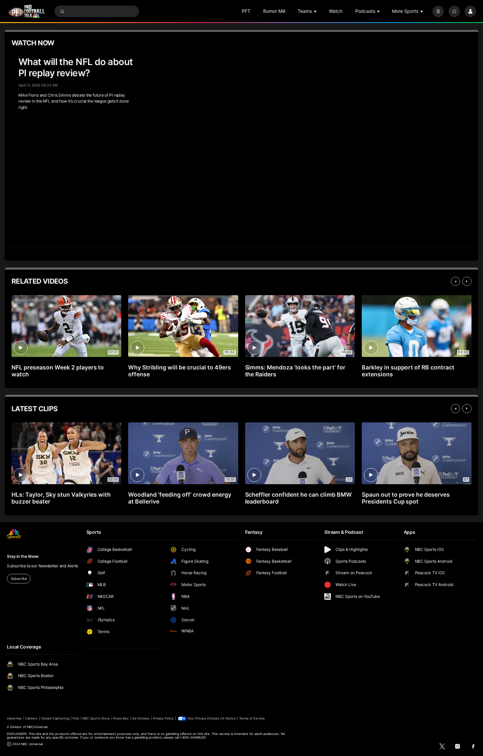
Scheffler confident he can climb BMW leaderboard (298, 498)
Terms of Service (252, 718)
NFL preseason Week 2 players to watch (58, 371)
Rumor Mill (274, 11)
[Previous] (455, 281)
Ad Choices (141, 718)
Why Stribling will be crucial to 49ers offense (179, 371)
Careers (31, 718)
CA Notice (228, 718)
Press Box (120, 718)
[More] (438, 11)
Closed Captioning (55, 718)
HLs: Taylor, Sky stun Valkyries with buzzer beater (61, 498)
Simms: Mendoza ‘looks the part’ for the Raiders (295, 371)
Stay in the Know (22, 556)
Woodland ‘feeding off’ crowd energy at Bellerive (179, 498)
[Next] (467, 281)
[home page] (26, 11)
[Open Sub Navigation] (316, 11)
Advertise (14, 718)
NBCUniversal (37, 727)
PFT (246, 11)
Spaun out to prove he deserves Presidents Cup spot (406, 498)
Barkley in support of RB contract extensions (408, 371)
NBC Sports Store (96, 718)
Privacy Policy (163, 718)
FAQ (76, 718)
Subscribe (19, 579)
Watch (335, 11)
